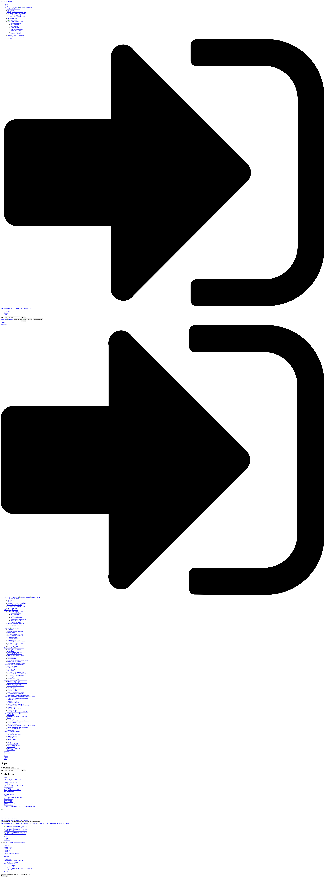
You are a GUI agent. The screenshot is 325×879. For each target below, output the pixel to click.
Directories (7, 850)
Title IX (6, 871)
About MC (10, 733)
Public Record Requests (10, 870)
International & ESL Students (18, 619)
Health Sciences (11, 707)
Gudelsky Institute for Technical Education (18, 705)
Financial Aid (11, 669)
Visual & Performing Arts (14, 709)
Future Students (15, 27)
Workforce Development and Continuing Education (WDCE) (20, 806)
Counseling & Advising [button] (10, 680)
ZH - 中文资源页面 (13, 18)
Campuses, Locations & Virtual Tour (17, 716)
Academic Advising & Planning (15, 686)
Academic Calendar (12, 638)
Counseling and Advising (11, 782)
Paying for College (12, 666)
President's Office (12, 737)
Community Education (13, 702)
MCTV (6, 796)
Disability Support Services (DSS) (16, 693)
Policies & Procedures (10, 865)
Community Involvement (14, 748)
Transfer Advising (12, 690)
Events (9, 718)
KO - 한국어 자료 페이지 (14, 15)
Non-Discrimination (9, 863)
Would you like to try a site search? (10, 768)
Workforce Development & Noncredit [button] (14, 696)
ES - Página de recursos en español (16, 12)
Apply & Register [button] (9, 648)
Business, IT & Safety (13, 701)
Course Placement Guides (14, 684)
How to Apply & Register (14, 649)
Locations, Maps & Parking (11, 853)
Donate (6, 313)
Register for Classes (9, 803)
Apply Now (7, 311)
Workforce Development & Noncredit (17, 698)
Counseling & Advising (13, 681)
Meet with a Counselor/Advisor (15, 692)
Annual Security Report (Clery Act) (13, 860)
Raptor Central (11, 657)
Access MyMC (8, 38)
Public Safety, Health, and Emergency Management (21, 725)
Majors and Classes (9, 791)
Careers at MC (11, 747)
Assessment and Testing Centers (16, 641)
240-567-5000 (9, 842)
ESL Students (14, 26)
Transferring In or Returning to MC (16, 663)
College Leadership (12, 739)
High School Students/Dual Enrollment (17, 660)
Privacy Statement (9, 866)
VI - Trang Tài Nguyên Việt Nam (16, 16)
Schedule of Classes (12, 710)
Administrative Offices (13, 745)
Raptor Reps (10, 730)
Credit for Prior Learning (14, 661)
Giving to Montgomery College (12, 790)
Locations (6, 4)
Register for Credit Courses (14, 654)
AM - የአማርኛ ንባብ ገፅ (13, 9)
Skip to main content (6, 1)
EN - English (10, 10)
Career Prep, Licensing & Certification (17, 712)
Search (2, 317)
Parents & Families (16, 32)
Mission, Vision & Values (14, 734)
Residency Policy (12, 677)
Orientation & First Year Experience (17, 683)
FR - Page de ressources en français (16, 13)
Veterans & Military (16, 33)
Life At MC (10, 715)
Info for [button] (6, 20)
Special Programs (12, 724)
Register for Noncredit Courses (15, 655)
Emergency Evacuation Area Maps (13, 785)
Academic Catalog (12, 637)
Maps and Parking (9, 794)
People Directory (8, 799)
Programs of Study (9, 802)
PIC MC (9, 742)
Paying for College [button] (9, 664)
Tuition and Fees (8, 805)
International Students (16, 30)
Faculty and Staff (8, 787)
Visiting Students (12, 658)
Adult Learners (15, 24)
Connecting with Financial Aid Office (17, 673)
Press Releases (8, 800)
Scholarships (10, 670)
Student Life (10, 719)
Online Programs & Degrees (15, 635)
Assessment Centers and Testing (12, 779)
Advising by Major (12, 687)
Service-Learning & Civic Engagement (17, 727)
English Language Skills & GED (16, 704)
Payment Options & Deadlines (15, 675)
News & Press (11, 750)
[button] (18, 7)
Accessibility (7, 859)
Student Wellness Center (13, 722)
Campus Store (8, 847)
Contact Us (7, 314)
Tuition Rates (11, 667)
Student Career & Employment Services (18, 695)
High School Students (17, 29)
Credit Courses (11, 632)
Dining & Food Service (13, 728)
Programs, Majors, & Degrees (15, 631)
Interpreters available (19, 842)
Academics (10, 629)
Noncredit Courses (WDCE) (15, 634)
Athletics (6, 751)
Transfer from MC (12, 645)
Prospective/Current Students (15, 21)
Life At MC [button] (7, 713)
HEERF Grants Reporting (11, 862)
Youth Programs (11, 699)
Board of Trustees (12, 736)
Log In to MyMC (12, 678)
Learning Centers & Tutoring (15, 643)
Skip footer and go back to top (9, 818)
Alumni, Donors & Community (15, 37)
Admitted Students (16, 23)
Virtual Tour (7, 856)
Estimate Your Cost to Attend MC (16, 672)
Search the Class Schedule (14, 652)
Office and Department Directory (13, 797)
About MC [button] (7, 731)
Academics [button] (7, 628)
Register (6, 854)
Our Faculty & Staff (12, 646)
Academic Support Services (14, 689)
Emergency (7, 784)
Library (6, 6)
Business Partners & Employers (15, 35)
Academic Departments (13, 640)
